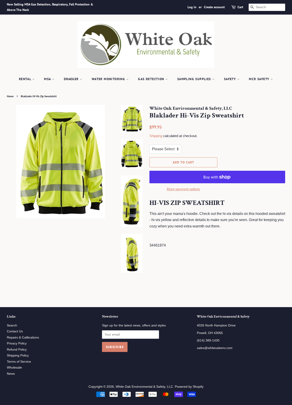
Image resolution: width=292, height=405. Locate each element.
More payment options (183, 189)
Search (12, 325)
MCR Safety (259, 79)
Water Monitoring (109, 79)
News (11, 373)
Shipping (155, 136)
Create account (214, 7)
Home (10, 96)
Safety (230, 79)
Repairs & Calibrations (23, 337)
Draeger (72, 79)
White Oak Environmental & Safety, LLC (144, 386)
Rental (25, 79)
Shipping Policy (18, 355)
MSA (48, 79)
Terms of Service (19, 361)
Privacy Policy (17, 343)
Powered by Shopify (189, 386)
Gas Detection (151, 79)
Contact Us (15, 331)
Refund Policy (17, 349)
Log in (192, 7)
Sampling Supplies (194, 79)
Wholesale (14, 367)
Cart (240, 7)
